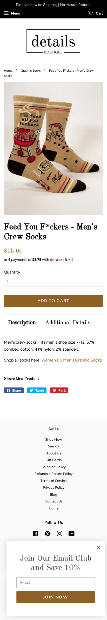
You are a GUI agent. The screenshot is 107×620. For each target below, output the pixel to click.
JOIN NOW (53, 597)
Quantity (12, 272)
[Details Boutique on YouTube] (72, 535)
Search (53, 446)
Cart (99, 13)
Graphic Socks (31, 70)
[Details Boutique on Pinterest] (47, 535)
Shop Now (53, 439)
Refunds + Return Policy (53, 474)
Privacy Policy (53, 487)
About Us (53, 453)
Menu (15, 13)
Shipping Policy (54, 467)
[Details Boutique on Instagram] (59, 535)
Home (8, 70)
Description (22, 322)
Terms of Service (53, 481)
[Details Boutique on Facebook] (35, 535)
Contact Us (54, 501)
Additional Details (67, 322)
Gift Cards (53, 460)
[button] (53, 259)
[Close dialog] (96, 547)
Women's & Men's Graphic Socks (72, 360)
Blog (53, 494)
